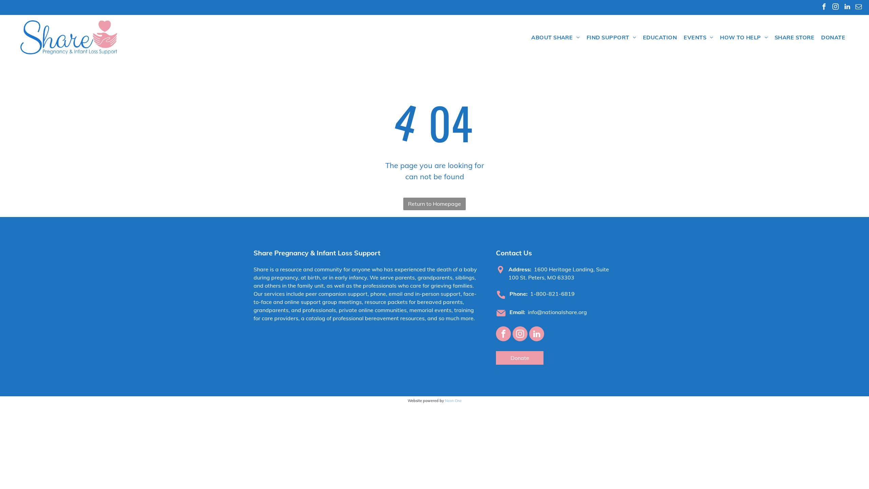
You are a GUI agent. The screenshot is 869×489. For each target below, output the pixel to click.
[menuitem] (555, 37)
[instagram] (835, 7)
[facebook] (824, 7)
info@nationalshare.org (557, 312)
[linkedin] (847, 7)
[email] (859, 7)
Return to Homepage (434, 203)
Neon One (453, 400)
